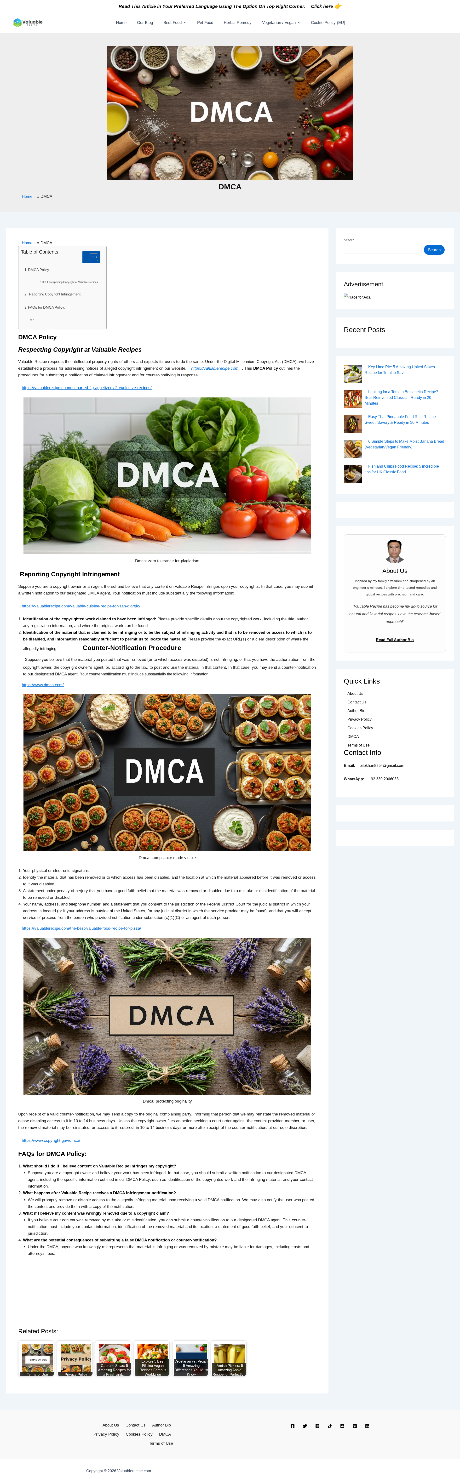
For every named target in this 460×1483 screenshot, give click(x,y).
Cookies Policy (360, 728)
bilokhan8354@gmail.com (382, 766)
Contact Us (356, 702)
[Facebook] (292, 1426)
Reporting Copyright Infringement (54, 294)
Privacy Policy (359, 719)
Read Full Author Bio (395, 640)
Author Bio (356, 711)
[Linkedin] (367, 1426)
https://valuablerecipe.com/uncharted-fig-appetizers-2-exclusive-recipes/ (87, 387)
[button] (184, 22)
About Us (355, 693)
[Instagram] (317, 1426)
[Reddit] (342, 1426)
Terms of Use (358, 745)
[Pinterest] (355, 1426)
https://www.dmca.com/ (43, 685)
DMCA (353, 737)
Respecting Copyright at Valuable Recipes (73, 282)
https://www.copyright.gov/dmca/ (51, 1140)
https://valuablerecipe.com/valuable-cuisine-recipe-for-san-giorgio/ (81, 606)
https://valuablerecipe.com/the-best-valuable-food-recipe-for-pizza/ (81, 928)
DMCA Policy (39, 270)
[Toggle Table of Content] (91, 257)
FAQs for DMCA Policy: (46, 307)
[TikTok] (330, 1426)
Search (349, 240)
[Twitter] (305, 1426)
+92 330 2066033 (384, 779)
